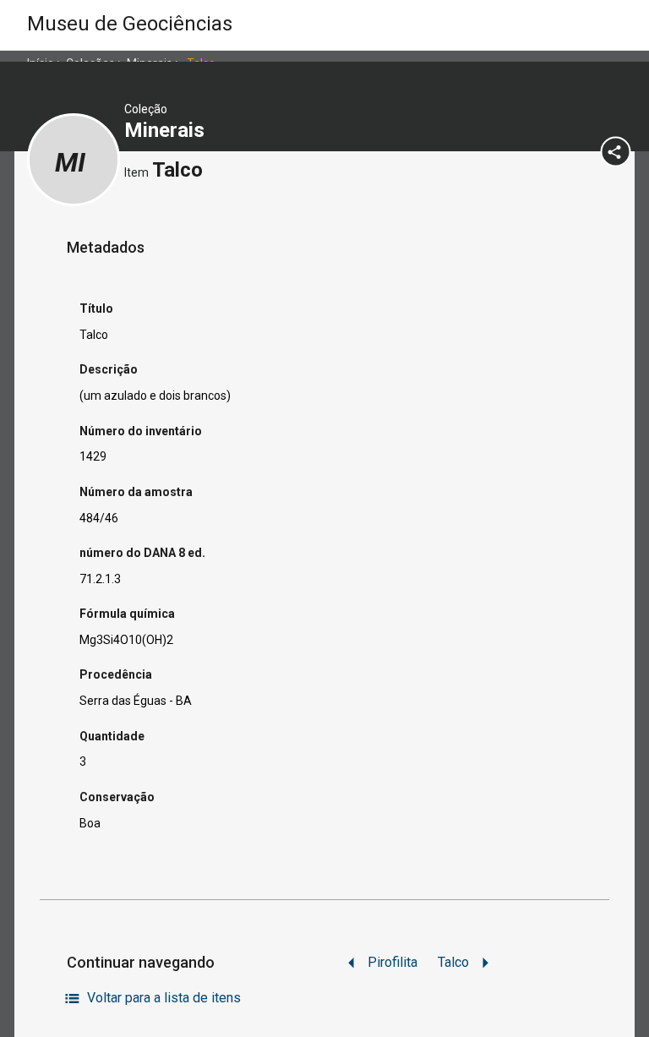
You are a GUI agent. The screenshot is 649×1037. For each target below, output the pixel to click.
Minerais (167, 130)
